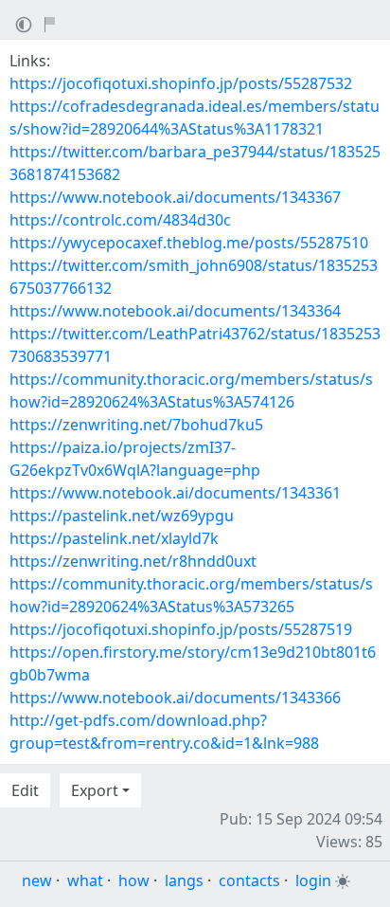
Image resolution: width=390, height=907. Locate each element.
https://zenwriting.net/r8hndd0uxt (133, 561)
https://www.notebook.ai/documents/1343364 (175, 310)
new (37, 880)
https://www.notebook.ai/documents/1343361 (175, 492)
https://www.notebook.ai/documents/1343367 (175, 197)
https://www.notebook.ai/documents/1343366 (175, 697)
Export (94, 790)
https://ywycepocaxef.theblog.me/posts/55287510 (188, 242)
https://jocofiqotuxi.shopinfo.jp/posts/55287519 (180, 629)
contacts (249, 880)
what (85, 880)
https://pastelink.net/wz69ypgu (121, 515)
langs (184, 880)
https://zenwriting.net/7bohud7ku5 (136, 424)
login (313, 880)
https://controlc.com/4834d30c (120, 219)
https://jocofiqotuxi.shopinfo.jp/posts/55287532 (180, 83)
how (134, 880)
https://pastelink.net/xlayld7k (114, 538)
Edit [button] (25, 790)
